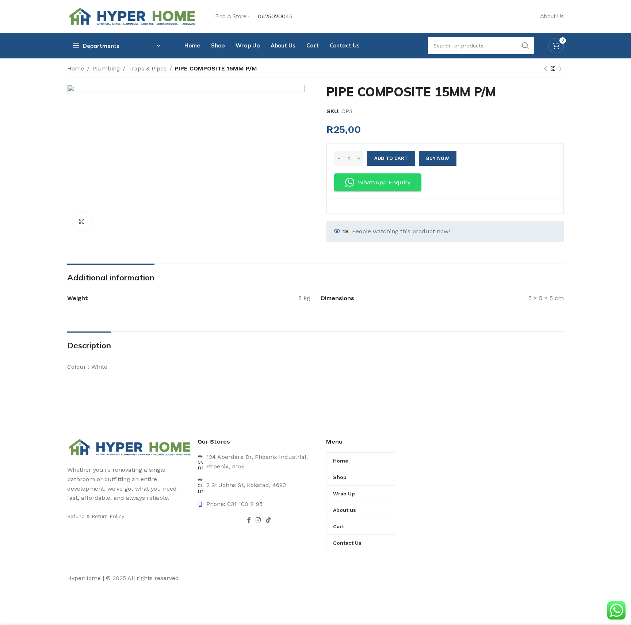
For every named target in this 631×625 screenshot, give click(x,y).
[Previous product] (545, 69)
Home (75, 68)
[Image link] (129, 447)
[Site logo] (132, 15)
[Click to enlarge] (82, 221)
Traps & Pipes (147, 68)
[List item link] (259, 504)
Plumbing (106, 68)
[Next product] (560, 69)
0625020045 (275, 16)
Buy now (437, 158)
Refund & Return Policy (95, 516)
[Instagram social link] (258, 520)
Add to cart (391, 158)
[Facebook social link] (249, 520)
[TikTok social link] (268, 520)
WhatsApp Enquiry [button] (384, 182)
